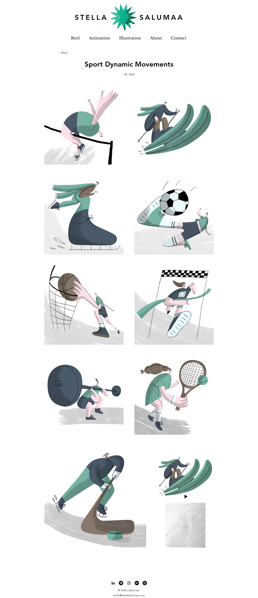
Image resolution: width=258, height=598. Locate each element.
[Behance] (137, 583)
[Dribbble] (145, 583)
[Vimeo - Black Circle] (121, 583)
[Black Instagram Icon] (129, 583)
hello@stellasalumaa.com (129, 595)
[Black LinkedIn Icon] (113, 583)
